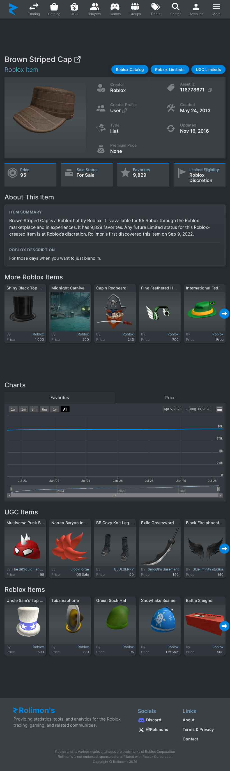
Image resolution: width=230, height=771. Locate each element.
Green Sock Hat (111, 600)
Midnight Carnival (68, 288)
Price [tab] (170, 397)
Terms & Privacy (198, 729)
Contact (190, 739)
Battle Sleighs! (199, 600)
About (188, 719)
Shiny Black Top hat (25, 288)
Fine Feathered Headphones (168, 288)
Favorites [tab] (59, 397)
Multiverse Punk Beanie (28, 522)
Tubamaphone (65, 600)
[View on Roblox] (77, 59)
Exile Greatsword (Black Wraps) (171, 522)
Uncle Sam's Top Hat (26, 600)
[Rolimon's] (13, 9)
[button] (129, 69)
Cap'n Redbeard (111, 288)
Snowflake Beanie (158, 600)
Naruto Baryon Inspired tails (78, 522)
